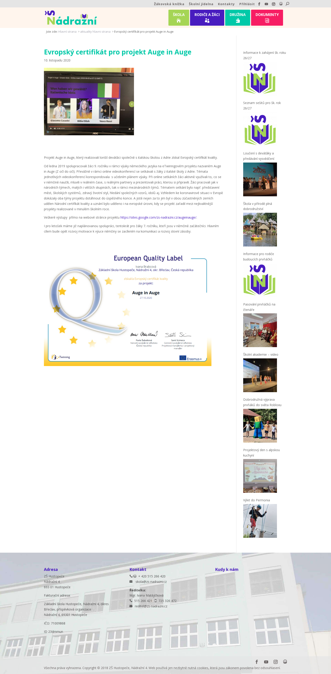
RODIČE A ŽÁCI (207, 17)
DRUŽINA (238, 17)
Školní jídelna (201, 4)
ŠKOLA (179, 17)
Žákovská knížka (169, 4)
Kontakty (226, 4)
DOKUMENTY (267, 17)
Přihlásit (247, 4)
